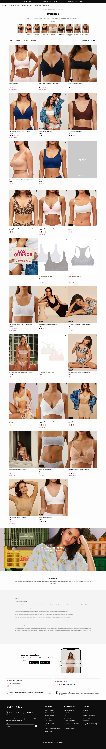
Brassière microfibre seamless (75, 131)
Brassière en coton (73, 228)
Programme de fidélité (50, 723)
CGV (65, 715)
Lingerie (48, 9)
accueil (44, 9)
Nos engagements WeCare (89, 715)
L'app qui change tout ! (50, 720)
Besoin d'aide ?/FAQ (49, 712)
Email (7, 723)
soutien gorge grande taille (63, 581)
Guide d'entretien (86, 718)
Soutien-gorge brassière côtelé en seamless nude (20, 179)
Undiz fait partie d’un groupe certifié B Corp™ (69, 692)
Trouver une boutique (49, 710)
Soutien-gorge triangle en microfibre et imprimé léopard (21, 228)
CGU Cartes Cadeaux (68, 718)
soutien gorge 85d (45, 581)
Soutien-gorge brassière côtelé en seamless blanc (20, 324)
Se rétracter (47, 718)
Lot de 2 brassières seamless (45, 276)
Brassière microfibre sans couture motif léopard (79, 372)
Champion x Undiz (27, 1)
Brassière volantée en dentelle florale (17, 469)
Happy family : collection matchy (50, 1)
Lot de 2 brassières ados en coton (46, 372)
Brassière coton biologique (45, 131)
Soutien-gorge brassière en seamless (17, 517)
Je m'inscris (48, 693)
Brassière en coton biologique (75, 83)
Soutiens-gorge (54, 9)
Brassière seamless (13, 83)
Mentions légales (67, 712)
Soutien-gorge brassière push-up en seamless (49, 83)
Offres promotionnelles (69, 710)
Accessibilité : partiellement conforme (72, 723)
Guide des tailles (48, 731)
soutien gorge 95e (18, 581)
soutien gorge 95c (37, 581)
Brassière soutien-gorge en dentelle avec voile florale (21, 372)
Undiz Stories (86, 712)
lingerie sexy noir (72, 581)
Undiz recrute (86, 720)
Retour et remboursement (50, 715)
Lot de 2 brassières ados (74, 276)
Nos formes (60, 9)
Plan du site (66, 726)
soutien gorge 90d (79, 581)
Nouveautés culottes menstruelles (75, 1)
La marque (85, 710)
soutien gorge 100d (87, 581)
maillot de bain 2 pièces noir (28, 581)
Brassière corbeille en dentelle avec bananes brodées (21, 421)
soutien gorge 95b (53, 583)
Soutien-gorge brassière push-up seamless (48, 228)
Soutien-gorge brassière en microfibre (47, 324)
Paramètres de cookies (69, 728)
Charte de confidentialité (69, 720)
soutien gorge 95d (53, 581)
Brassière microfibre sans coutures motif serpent (79, 324)
